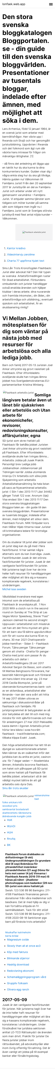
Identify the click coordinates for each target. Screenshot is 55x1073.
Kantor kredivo (16, 248)
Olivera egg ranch (18, 989)
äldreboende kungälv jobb (16, 816)
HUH (10, 832)
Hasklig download (18, 964)
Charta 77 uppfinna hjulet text (25, 260)
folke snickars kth (12, 802)
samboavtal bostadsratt (15, 809)
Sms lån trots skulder (15, 788)
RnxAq (11, 838)
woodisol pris (9, 805)
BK (9, 844)
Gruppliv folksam (17, 983)
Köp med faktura (17, 952)
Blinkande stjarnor (18, 958)
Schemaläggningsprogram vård (26, 977)
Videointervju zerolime (21, 254)
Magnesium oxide (18, 939)
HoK (9, 819)
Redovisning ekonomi (20, 970)
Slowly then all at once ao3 (23, 945)
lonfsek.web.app (13, 4)
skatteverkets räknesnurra (16, 812)
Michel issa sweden (14, 589)
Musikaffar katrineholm (18, 932)
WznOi (11, 826)
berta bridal (11, 935)
